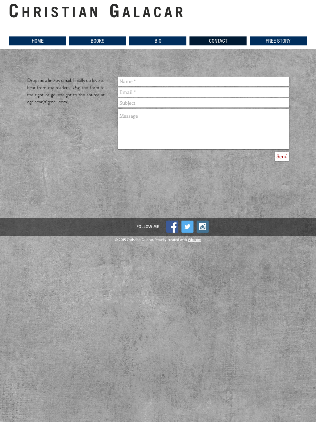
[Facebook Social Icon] (172, 227)
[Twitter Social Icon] (187, 227)
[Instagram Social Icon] (203, 227)
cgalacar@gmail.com (47, 101)
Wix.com (194, 239)
